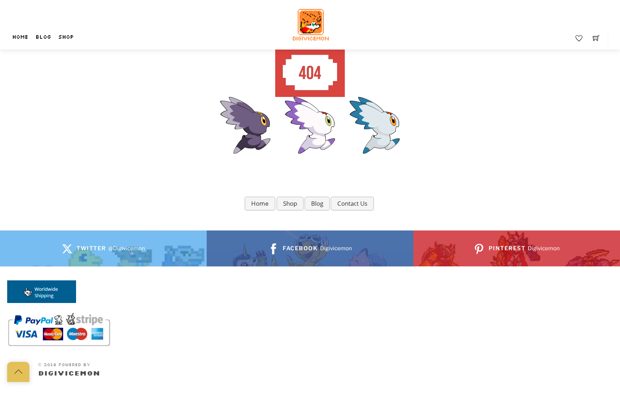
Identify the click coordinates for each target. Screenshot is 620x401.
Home (20, 37)
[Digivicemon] (311, 24)
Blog (43, 37)
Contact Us (352, 203)
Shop (66, 37)
